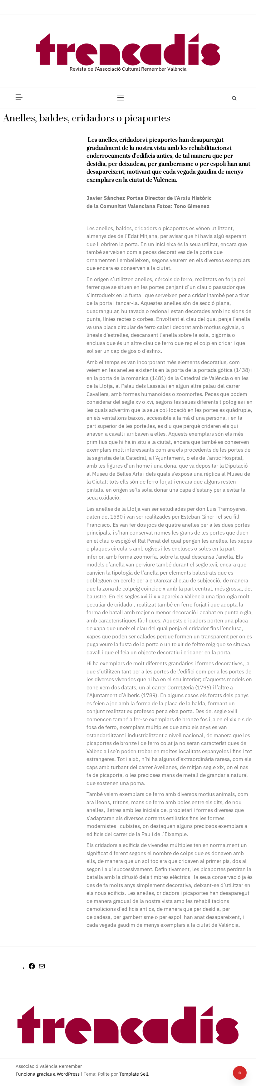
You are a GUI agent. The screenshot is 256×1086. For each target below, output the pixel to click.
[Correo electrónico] (42, 968)
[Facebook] (32, 968)
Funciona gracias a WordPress (48, 1074)
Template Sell (133, 1074)
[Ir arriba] (240, 1073)
